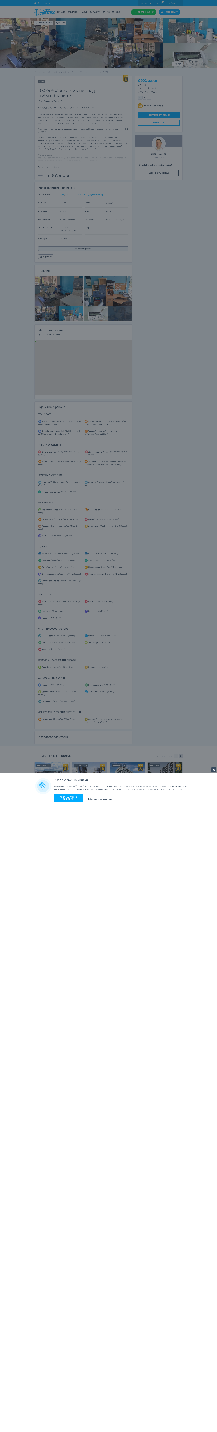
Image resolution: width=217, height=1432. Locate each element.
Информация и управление (99, 799)
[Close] (213, 769)
